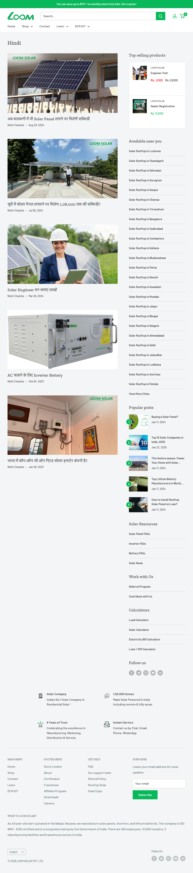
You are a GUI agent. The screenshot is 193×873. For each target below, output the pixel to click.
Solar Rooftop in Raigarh (144, 325)
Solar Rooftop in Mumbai (144, 296)
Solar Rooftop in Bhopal (143, 316)
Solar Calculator (139, 629)
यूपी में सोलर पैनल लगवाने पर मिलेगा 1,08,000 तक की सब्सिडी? (54, 204)
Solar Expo (95, 791)
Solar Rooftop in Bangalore (145, 219)
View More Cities (139, 393)
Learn (60, 26)
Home (11, 26)
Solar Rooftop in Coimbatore (146, 238)
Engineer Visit (159, 73)
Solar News (136, 563)
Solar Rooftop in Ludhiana (145, 364)
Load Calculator (139, 620)
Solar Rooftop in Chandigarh (146, 160)
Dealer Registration (163, 106)
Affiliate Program (55, 791)
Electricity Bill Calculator (144, 639)
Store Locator (53, 766)
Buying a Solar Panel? (165, 416)
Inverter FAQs (137, 543)
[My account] (175, 16)
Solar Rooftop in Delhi (142, 345)
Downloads (51, 797)
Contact (44, 26)
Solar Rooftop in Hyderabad (146, 228)
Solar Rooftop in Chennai (144, 199)
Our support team (99, 772)
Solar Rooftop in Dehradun (145, 170)
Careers (49, 803)
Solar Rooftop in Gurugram (145, 180)
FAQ (90, 766)
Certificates (52, 778)
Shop (25, 26)
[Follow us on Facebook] (131, 672)
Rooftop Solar (97, 785)
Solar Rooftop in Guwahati (145, 287)
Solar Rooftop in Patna (143, 267)
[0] (182, 16)
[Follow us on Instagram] (146, 672)
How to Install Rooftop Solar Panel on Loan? (165, 502)
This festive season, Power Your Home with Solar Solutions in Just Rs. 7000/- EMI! (168, 460)
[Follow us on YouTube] (153, 672)
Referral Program (139, 586)
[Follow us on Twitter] (138, 672)
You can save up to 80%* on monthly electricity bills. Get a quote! (96, 4)
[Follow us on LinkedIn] (160, 672)
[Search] (160, 16)
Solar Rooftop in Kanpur (143, 189)
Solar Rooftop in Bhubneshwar (147, 258)
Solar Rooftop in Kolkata (144, 248)
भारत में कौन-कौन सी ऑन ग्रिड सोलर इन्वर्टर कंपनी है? (47, 460)
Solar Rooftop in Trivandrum (146, 209)
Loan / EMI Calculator (142, 649)
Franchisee (51, 785)
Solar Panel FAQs (139, 533)
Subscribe (145, 794)
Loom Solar (158, 67)
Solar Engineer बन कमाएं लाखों (32, 289)
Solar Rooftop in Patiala (143, 384)
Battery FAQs (137, 553)
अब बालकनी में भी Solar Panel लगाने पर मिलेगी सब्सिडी (49, 118)
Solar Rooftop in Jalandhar (145, 355)
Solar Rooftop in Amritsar (145, 374)
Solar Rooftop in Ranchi (143, 277)
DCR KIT (80, 26)
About (48, 772)
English (14, 851)
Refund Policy (97, 778)
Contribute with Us (140, 596)
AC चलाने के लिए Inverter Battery (35, 375)
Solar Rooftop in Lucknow (145, 151)
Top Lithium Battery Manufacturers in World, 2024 (166, 481)
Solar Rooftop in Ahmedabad (146, 335)
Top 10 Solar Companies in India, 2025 (167, 439)
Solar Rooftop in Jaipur (143, 306)
